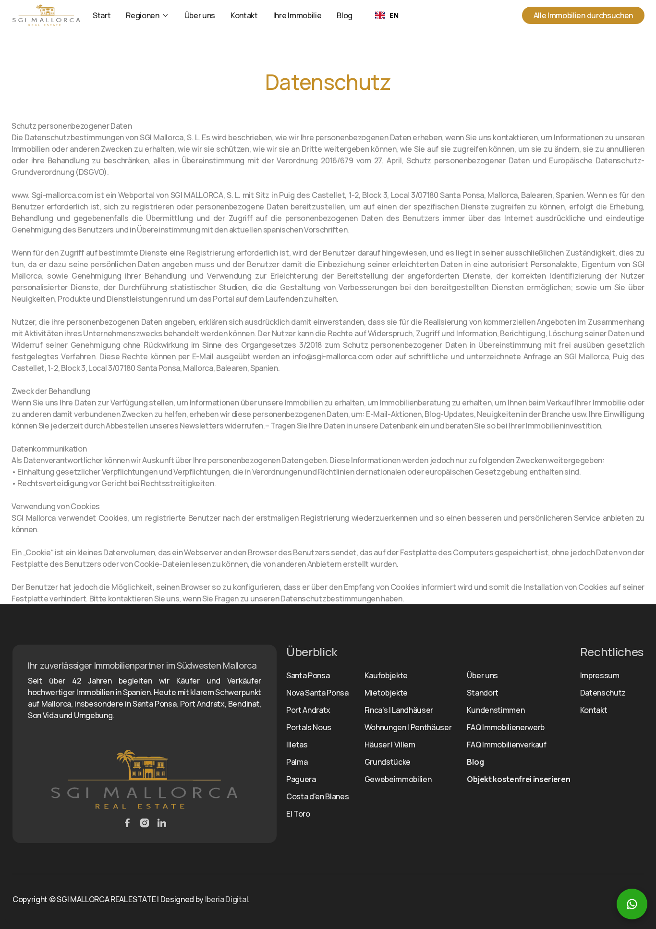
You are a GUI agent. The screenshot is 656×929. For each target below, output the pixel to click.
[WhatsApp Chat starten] (632, 904)
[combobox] (386, 15)
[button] (147, 15)
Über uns (199, 15)
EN (393, 15)
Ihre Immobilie (297, 15)
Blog (344, 15)
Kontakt (244, 15)
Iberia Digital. (227, 899)
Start (101, 15)
